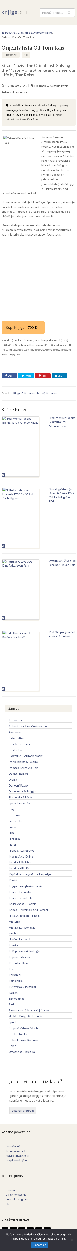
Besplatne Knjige (20, 744)
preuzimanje (13, 1146)
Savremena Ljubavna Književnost (30, 1010)
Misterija (14, 921)
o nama (10, 1190)
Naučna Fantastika (20, 939)
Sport (12, 1022)
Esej (11, 809)
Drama (13, 779)
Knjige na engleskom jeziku (26, 886)
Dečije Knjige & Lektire (23, 761)
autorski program (23, 1110)
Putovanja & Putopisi (22, 986)
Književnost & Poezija (22, 903)
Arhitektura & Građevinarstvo (28, 726)
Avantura (15, 732)
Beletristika (16, 738)
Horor (12, 844)
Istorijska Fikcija (19, 868)
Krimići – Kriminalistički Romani (28, 909)
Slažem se (39, 1245)
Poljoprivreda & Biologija (24, 951)
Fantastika (15, 821)
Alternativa (16, 720)
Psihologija (16, 980)
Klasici (13, 880)
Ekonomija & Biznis (20, 797)
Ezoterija (14, 815)
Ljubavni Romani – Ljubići (24, 915)
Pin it (44, 375)
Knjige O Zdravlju (20, 892)
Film (11, 832)
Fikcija (12, 827)
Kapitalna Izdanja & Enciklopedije (30, 874)
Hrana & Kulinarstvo (21, 850)
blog (8, 1204)
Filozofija (14, 838)
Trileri (12, 1046)
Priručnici (15, 975)
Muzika (13, 933)
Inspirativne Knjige (21, 856)
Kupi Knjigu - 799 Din (23, 328)
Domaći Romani (18, 773)
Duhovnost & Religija (22, 791)
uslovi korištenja (16, 1194)
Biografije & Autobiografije (51, 85)
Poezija (13, 945)
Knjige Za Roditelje (21, 898)
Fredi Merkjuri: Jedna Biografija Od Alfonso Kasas (62, 422)
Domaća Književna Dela (23, 767)
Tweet (27, 375)
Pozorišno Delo (18, 963)
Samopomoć (16, 998)
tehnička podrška (16, 1151)
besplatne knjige (16, 1160)
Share (11, 375)
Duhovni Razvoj (18, 785)
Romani (13, 992)
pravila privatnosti (17, 1155)
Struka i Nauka (18, 1034)
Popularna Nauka (19, 957)
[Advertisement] (38, 279)
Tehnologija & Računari (23, 1040)
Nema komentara (16, 92)
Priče (12, 969)
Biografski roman (24, 393)
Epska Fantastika (19, 803)
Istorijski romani (47, 393)
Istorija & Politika (20, 862)
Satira (12, 1004)
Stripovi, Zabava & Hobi (23, 1028)
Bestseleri (15, 750)
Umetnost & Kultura (22, 1051)
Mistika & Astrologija (22, 927)
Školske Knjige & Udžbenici (26, 1016)
